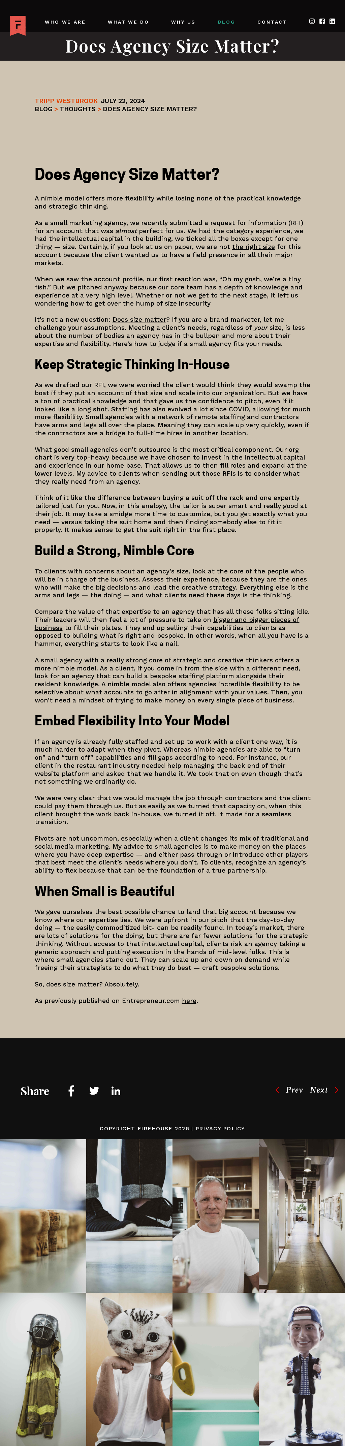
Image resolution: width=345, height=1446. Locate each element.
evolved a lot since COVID (208, 409)
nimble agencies (219, 749)
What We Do (128, 22)
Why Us (183, 22)
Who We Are (65, 22)
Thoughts (78, 109)
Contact (272, 22)
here (189, 1001)
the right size (253, 247)
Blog (226, 22)
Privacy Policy (220, 1128)
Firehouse (155, 1128)
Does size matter (139, 319)
